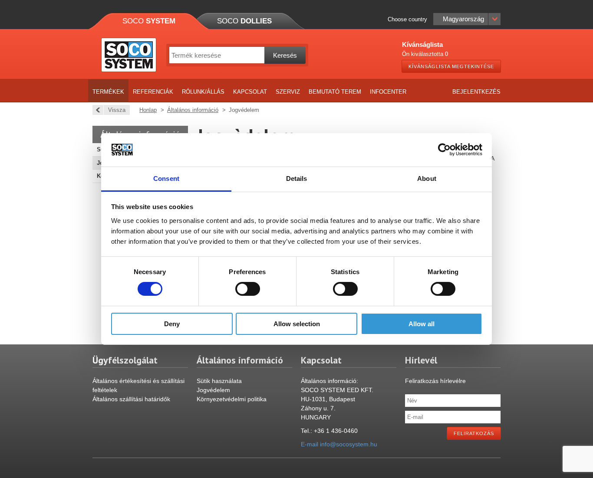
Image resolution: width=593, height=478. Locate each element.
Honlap (148, 110)
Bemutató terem (335, 91)
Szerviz (288, 91)
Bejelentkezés (476, 91)
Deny (172, 323)
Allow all (422, 323)
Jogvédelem (213, 389)
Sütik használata (219, 380)
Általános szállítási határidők (131, 399)
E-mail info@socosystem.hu (339, 444)
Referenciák (153, 91)
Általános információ (192, 110)
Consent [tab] (166, 178)
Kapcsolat (250, 91)
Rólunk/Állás (203, 91)
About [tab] (426, 178)
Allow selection (296, 323)
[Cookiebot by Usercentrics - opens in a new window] (444, 149)
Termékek (108, 91)
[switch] (247, 289)
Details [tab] (296, 178)
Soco (148, 21)
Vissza (116, 110)
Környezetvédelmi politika (232, 399)
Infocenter (388, 91)
